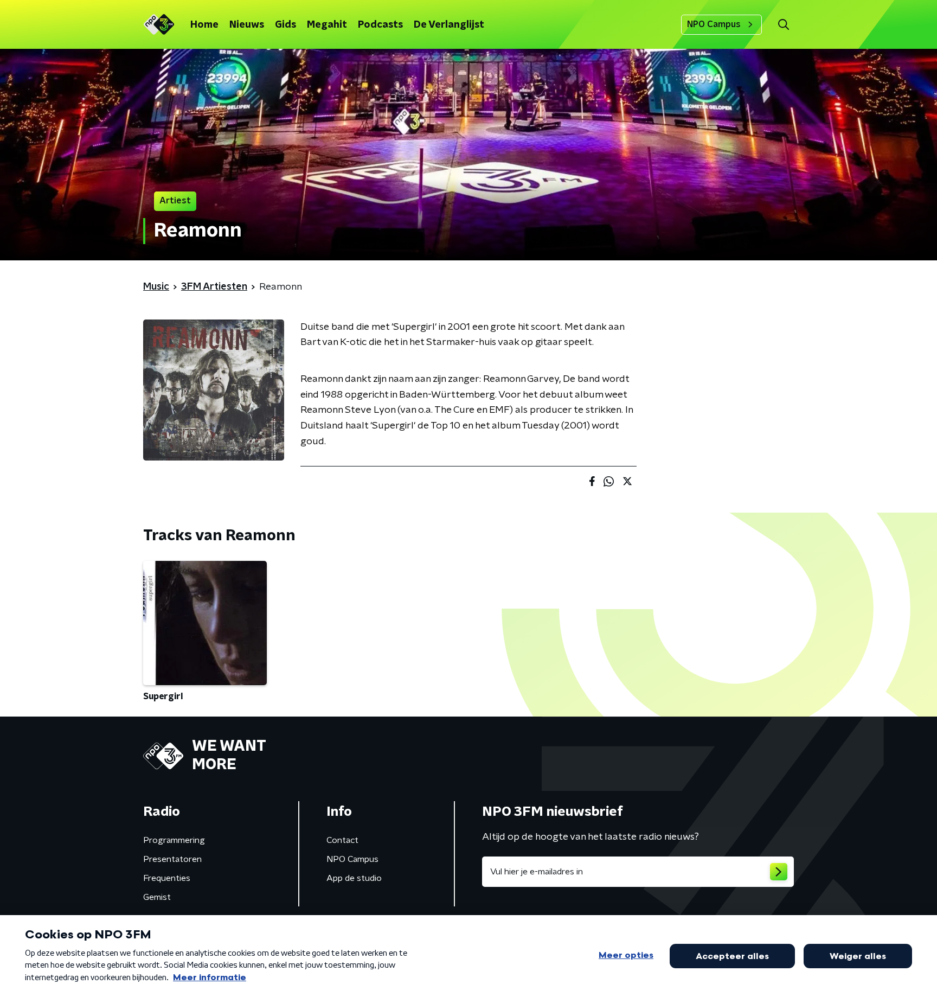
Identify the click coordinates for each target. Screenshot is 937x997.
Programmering (174, 840)
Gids (285, 25)
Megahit (327, 25)
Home (204, 25)
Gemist (157, 897)
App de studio (354, 878)
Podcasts (380, 25)
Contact (342, 840)
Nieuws (246, 25)
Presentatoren (172, 859)
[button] (783, 25)
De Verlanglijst (449, 25)
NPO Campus (714, 24)
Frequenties (166, 878)
